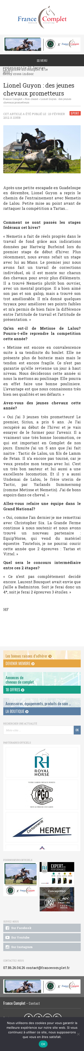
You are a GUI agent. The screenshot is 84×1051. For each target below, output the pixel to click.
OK (43, 1044)
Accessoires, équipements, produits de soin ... (38, 703)
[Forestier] (41, 39)
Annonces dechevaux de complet (20, 680)
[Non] (78, 1034)
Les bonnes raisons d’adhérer (27, 656)
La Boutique (15, 711)
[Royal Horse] (42, 762)
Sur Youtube (19, 937)
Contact (34, 1003)
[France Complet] (42, 17)
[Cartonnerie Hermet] (42, 827)
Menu (43, 60)
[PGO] (57, 899)
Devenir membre (18, 663)
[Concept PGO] (42, 795)
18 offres (13, 689)
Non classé (31, 99)
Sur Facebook (21, 928)
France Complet (12, 99)
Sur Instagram (21, 947)
